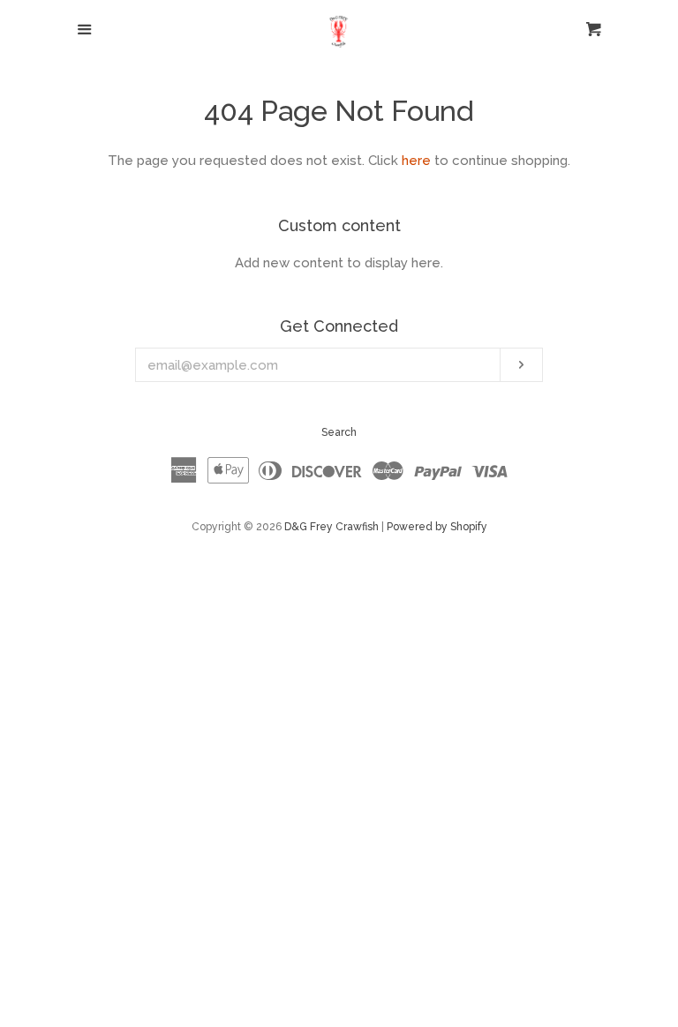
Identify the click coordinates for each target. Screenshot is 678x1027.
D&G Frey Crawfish (331, 527)
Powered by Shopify (437, 527)
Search (339, 432)
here (416, 161)
